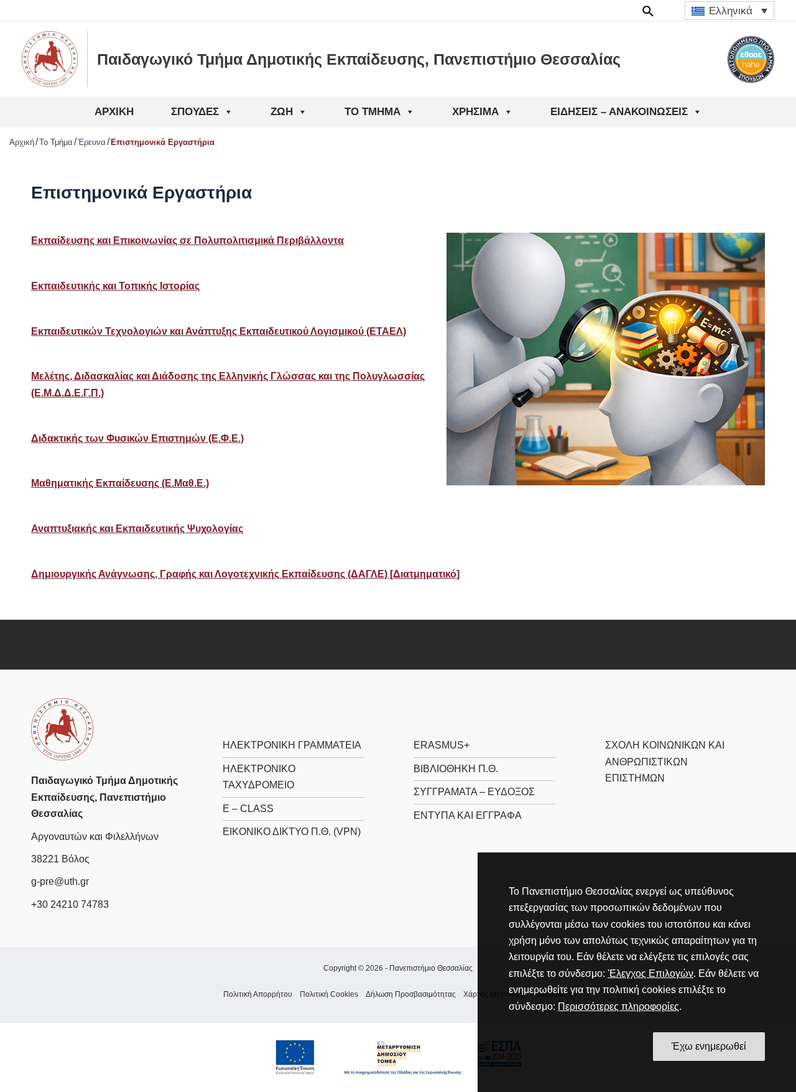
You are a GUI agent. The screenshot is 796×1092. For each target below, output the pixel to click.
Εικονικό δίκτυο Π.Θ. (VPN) (292, 831)
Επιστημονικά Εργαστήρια (163, 142)
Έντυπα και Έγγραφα (468, 815)
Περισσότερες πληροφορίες (618, 1006)
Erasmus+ (442, 745)
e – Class (248, 808)
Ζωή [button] (282, 112)
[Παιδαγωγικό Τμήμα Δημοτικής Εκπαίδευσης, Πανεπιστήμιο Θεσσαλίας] (62, 729)
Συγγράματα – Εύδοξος (474, 791)
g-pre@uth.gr (60, 881)
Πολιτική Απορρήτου (257, 994)
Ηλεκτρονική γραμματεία (292, 745)
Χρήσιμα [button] (475, 112)
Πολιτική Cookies (329, 994)
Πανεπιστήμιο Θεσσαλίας (431, 968)
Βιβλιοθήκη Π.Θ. (456, 768)
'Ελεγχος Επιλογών (650, 973)
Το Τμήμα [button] (372, 112)
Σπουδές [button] (195, 112)
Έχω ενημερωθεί (709, 1046)
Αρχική (114, 112)
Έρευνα (92, 142)
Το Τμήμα (56, 142)
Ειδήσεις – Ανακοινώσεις (619, 112)
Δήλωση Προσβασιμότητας (411, 994)
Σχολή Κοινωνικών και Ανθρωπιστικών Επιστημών (664, 761)
